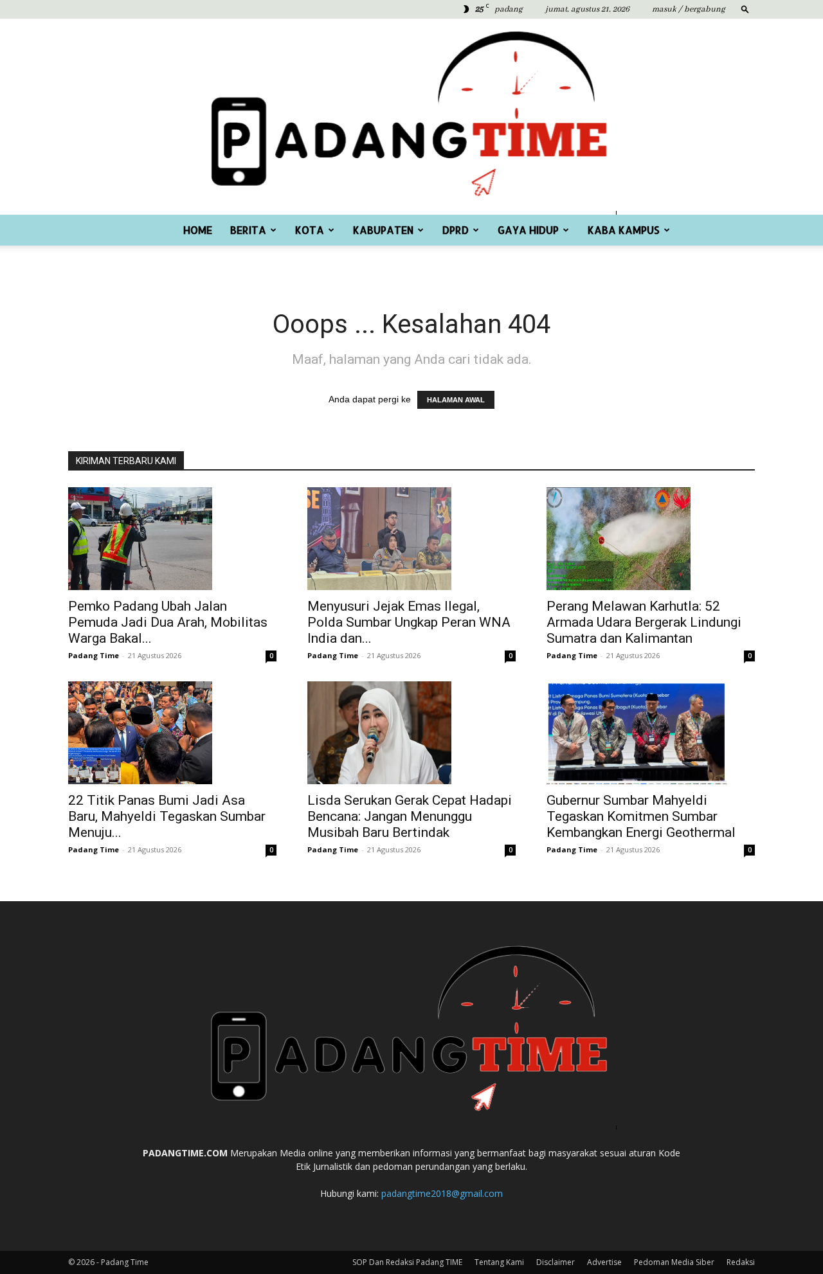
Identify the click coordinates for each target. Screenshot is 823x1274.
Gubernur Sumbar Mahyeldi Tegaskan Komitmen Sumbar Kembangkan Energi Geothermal (641, 816)
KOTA (309, 230)
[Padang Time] (411, 117)
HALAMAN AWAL (456, 400)
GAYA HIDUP (528, 230)
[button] (745, 8)
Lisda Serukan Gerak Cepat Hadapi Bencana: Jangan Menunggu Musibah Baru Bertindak (409, 816)
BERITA (248, 230)
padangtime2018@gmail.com (442, 1193)
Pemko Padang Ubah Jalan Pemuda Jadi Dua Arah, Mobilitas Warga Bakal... (167, 622)
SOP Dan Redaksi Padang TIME (407, 1262)
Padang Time (93, 655)
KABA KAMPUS (624, 230)
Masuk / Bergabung (688, 9)
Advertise (604, 1262)
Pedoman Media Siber (674, 1262)
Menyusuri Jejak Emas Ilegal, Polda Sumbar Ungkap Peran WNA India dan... (409, 622)
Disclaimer (555, 1262)
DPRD (455, 230)
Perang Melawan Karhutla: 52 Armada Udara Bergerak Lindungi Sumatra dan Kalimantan (644, 622)
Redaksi (741, 1262)
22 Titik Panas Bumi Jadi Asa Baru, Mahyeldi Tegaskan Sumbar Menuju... (167, 816)
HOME (197, 230)
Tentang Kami (499, 1262)
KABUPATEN (383, 230)
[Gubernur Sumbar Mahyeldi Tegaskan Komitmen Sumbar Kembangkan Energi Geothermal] (651, 732)
